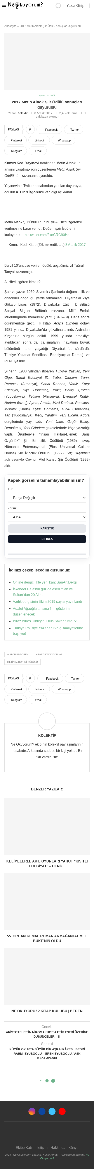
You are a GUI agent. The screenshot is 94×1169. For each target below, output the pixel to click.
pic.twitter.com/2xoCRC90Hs (47, 235)
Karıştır (47, 528)
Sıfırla (47, 539)
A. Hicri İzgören (17, 654)
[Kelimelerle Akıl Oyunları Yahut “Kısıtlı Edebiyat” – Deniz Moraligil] (47, 826)
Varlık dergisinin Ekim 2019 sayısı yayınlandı (47, 601)
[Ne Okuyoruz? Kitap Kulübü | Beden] (47, 976)
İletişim (42, 1148)
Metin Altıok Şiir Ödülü (22, 662)
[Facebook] (41, 1111)
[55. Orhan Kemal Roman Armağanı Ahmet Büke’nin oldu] (47, 901)
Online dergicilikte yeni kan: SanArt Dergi (45, 582)
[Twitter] (52, 1111)
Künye (73, 1148)
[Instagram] (31, 1111)
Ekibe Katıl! (24, 1148)
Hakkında (57, 1148)
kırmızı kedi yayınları (49, 654)
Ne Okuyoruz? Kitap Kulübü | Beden (47, 1011)
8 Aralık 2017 (75, 245)
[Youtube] (62, 1111)
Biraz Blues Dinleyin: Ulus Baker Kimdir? (45, 621)
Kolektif (22, 113)
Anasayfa (10, 26)
